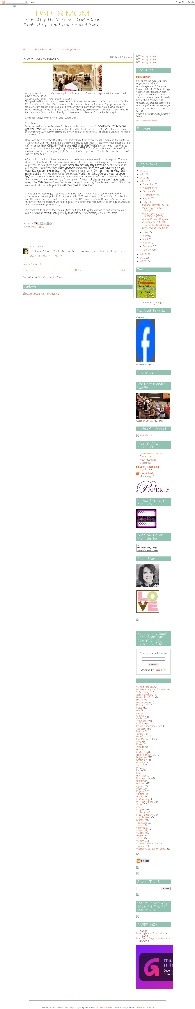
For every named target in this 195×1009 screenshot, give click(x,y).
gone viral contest (146, 755)
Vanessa (34, 246)
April (146, 239)
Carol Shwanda (148, 460)
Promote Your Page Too (145, 364)
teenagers (141, 823)
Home (26, 50)
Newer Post (29, 270)
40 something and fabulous (151, 690)
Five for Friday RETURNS (155, 205)
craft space (142, 721)
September (149, 195)
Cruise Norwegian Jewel (149, 726)
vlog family (142, 830)
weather (141, 833)
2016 (143, 171)
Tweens (140, 825)
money (140, 781)
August (147, 199)
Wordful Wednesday (147, 844)
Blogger (160, 303)
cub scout (141, 729)
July (145, 202)
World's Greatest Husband (150, 849)
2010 (143, 258)
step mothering (144, 815)
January (147, 250)
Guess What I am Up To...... (156, 228)
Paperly (140, 791)
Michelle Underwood (104, 1007)
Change (140, 716)
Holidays (140, 763)
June (146, 232)
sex (138, 807)
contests (141, 718)
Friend (139, 744)
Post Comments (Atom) (51, 277)
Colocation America (146, 1007)
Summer (141, 820)
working (140, 846)
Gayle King (142, 752)
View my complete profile (146, 121)
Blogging (140, 705)
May (145, 236)
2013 (143, 178)
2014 (143, 174)
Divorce (140, 731)
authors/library (144, 695)
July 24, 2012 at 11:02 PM (46, 256)
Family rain (142, 737)
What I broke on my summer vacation (153, 215)
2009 (143, 261)
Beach (139, 700)
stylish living (143, 817)
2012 (143, 181)
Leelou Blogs (69, 1007)
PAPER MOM (62, 12)
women (140, 841)
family (33, 227)
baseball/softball (145, 697)
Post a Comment (32, 264)
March (147, 243)
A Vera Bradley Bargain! (155, 219)
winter (140, 838)
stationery (142, 812)
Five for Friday (144, 739)
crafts (139, 724)
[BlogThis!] (41, 223)
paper (139, 789)
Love (138, 773)
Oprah (139, 786)
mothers (141, 783)
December (149, 184)
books (139, 708)
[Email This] (39, 223)
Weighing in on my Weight (152, 209)
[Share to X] (44, 223)
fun (138, 750)
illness (139, 765)
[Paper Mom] (145, 361)
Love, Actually (147, 474)
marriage (141, 776)
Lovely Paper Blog (149, 467)
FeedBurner (160, 670)
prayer (140, 797)
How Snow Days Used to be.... (152, 939)
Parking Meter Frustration (150, 934)
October (147, 192)
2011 (142, 254)
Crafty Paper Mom (70, 50)
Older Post (127, 270)
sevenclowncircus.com (151, 454)
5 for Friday (142, 692)
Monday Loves (144, 778)
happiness (141, 757)
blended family (144, 703)
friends (140, 747)
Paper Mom (145, 77)
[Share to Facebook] (47, 223)
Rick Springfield (144, 802)
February (148, 246)
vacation (140, 828)
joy (137, 768)
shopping (40, 227)
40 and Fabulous (145, 687)
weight (140, 836)
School (139, 804)
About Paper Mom (44, 50)
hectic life (141, 760)
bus (138, 711)
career (139, 713)
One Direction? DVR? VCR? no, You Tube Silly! (156, 224)
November (149, 188)
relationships (143, 799)
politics (140, 794)
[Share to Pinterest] (50, 223)
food (138, 742)
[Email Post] (35, 223)
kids (138, 771)
